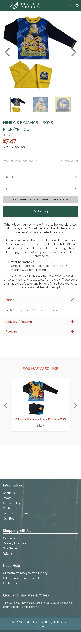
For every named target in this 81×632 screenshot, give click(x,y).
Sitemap (40, 626)
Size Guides (10, 548)
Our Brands (10, 538)
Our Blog (9, 518)
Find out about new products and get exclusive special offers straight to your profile (38, 604)
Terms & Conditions (15, 513)
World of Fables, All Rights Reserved (46, 622)
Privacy (7, 498)
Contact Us (10, 508)
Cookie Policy (12, 503)
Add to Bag (40, 211)
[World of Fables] (26, 5)
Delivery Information (16, 543)
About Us (9, 493)
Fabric (9, 300)
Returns (8, 553)
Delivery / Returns (18, 322)
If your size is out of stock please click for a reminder (41, 199)
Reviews (11, 332)
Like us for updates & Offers (26, 595)
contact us (27, 578)
